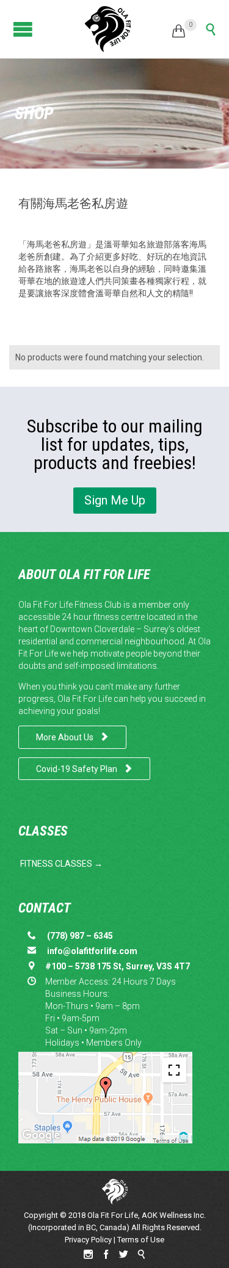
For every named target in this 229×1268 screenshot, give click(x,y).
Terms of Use (140, 1239)
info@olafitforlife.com (91, 951)
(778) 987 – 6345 (80, 936)
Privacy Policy (88, 1239)
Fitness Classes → (61, 864)
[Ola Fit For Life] (108, 29)
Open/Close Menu (20, 29)
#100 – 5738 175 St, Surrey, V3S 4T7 (117, 966)
